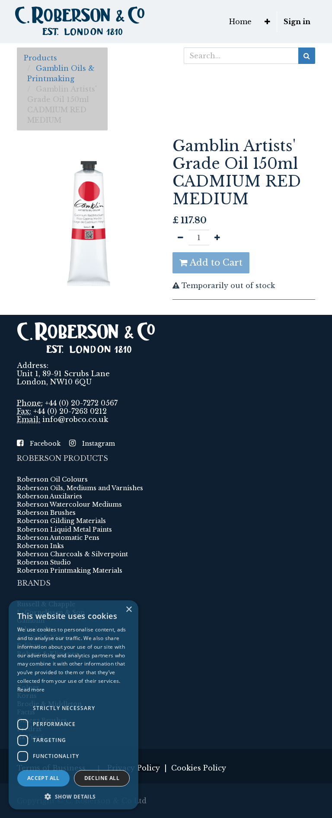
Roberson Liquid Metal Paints (64, 529)
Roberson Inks (40, 546)
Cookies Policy (198, 768)
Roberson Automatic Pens (58, 538)
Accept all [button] (43, 778)
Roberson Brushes (46, 513)
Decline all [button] (101, 778)
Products (40, 58)
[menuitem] (240, 21)
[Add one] (217, 237)
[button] (267, 21)
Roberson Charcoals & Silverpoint (72, 554)
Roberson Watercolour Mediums (69, 504)
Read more (31, 689)
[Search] (306, 56)
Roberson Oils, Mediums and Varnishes (80, 488)
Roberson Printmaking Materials (69, 570)
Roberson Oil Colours (52, 479)
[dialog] (73, 704)
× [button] (128, 609)
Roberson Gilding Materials (61, 521)
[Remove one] (180, 237)
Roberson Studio (44, 562)
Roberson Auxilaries (49, 496)
